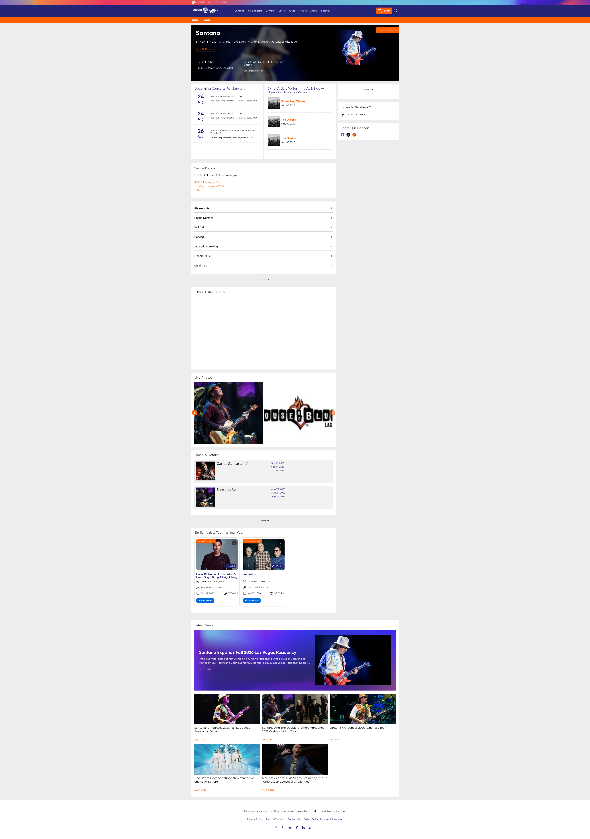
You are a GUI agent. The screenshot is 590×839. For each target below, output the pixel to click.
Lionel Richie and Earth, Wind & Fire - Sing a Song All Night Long (216, 576)
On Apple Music (356, 114)
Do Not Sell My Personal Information (323, 819)
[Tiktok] (314, 827)
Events (207, 19)
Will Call (199, 227)
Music (201, 2)
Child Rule (200, 265)
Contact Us (294, 819)
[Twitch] (307, 827)
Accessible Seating (206, 246)
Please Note (201, 208)
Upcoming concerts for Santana (219, 88)
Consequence (193, 2)
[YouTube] (293, 827)
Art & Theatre (255, 10)
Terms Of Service (275, 819)
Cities (292, 10)
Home (195, 19)
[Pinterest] (300, 827)
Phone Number (203, 217)
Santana (224, 490)
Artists (313, 10)
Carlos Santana (229, 464)
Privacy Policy (254, 819)
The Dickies (288, 119)
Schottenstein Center (212, 587)
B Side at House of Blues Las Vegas (263, 63)
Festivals (325, 10)
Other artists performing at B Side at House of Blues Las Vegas (295, 90)
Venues (303, 10)
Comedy (270, 10)
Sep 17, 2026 (277, 466)
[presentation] (194, 413)
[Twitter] (286, 827)
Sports (282, 10)
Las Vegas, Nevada (253, 70)
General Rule (202, 256)
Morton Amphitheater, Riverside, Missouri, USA (232, 137)
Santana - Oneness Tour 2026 (226, 96)
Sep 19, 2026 (277, 470)
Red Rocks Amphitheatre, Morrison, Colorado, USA (233, 101)
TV (216, 2)
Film (210, 2)
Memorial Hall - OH (258, 587)
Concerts (239, 10)
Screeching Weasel (293, 101)
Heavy (224, 2)
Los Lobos (249, 574)
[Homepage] (206, 10)
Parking (199, 237)
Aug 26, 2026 (278, 496)
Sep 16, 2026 (277, 463)
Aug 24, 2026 (278, 489)
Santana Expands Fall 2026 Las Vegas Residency (247, 652)
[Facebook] (279, 827)
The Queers (288, 138)
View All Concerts (205, 49)
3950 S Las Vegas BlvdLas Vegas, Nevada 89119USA (209, 186)
